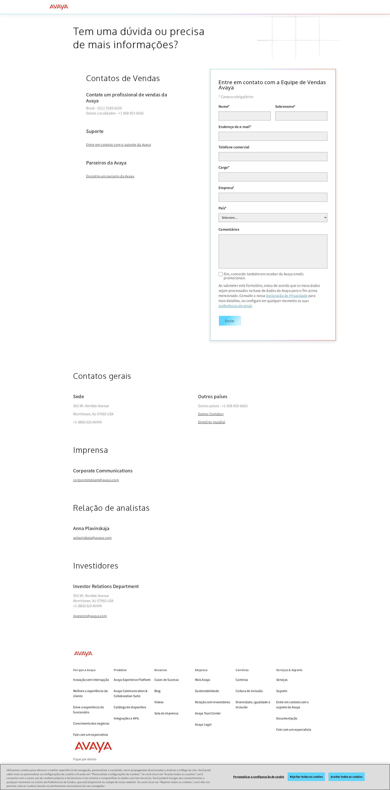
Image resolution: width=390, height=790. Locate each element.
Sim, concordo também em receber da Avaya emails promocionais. (263, 276)
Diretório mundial (211, 421)
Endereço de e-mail (235, 127)
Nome (224, 106)
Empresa (226, 188)
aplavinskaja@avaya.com (92, 537)
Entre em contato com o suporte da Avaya (118, 144)
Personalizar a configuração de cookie (258, 777)
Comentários (229, 229)
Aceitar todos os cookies (346, 777)
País (222, 208)
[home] (59, 7)
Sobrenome (285, 106)
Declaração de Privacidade (286, 295)
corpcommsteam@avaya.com (96, 479)
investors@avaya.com (90, 615)
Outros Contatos (210, 413)
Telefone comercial (234, 147)
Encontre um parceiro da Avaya (110, 176)
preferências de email (235, 305)
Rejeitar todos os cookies (306, 777)
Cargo (224, 167)
